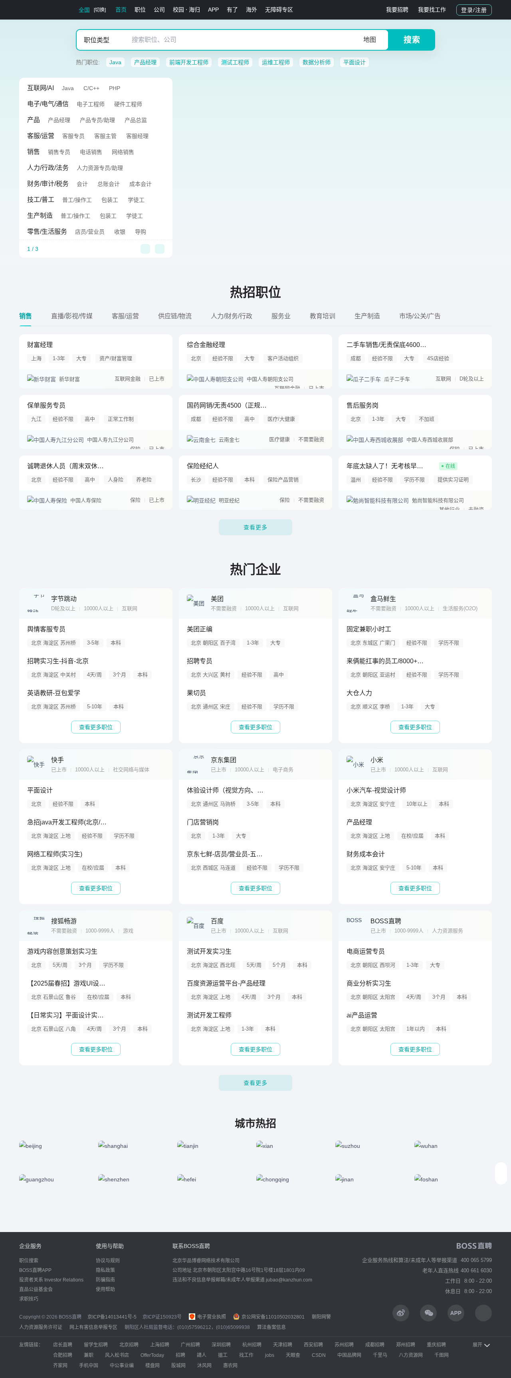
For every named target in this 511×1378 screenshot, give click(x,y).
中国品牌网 (349, 1355)
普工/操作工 (77, 200)
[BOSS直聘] (40, 10)
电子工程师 (91, 104)
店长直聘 (62, 1345)
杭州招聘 (251, 1345)
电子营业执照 (211, 1317)
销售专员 (59, 152)
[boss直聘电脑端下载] (483, 1313)
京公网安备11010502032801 (272, 1317)
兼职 (88, 1355)
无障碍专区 (279, 9)
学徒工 (136, 200)
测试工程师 (235, 62)
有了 (232, 9)
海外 (251, 9)
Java (115, 62)
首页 (121, 9)
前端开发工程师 (188, 62)
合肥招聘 (62, 1355)
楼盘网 (152, 1365)
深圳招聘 (221, 1345)
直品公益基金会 (36, 1289)
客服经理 (137, 136)
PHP (114, 88)
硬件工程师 (128, 104)
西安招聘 (313, 1345)
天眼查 (293, 1355)
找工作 (246, 1355)
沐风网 (204, 1365)
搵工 (223, 1355)
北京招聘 (129, 1345)
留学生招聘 (96, 1345)
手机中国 (88, 1365)
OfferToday (152, 1355)
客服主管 (105, 136)
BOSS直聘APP (35, 1270)
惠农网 (230, 1365)
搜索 (412, 39)
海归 (194, 9)
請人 (201, 1355)
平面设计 (354, 62)
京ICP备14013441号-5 (112, 1317)
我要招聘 (397, 9)
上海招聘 (159, 1345)
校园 (178, 9)
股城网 (178, 1365)
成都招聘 (374, 1345)
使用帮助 (105, 1289)
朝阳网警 (321, 1317)
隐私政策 (105, 1270)
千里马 (380, 1355)
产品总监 (136, 120)
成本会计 (140, 184)
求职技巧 (28, 1299)
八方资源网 (411, 1355)
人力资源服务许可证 (40, 1327)
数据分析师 (317, 62)
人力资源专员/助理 (100, 168)
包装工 (109, 200)
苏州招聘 (344, 1345)
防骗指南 (105, 1280)
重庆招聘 (436, 1345)
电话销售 (91, 152)
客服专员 (73, 136)
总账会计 (108, 184)
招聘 (180, 1355)
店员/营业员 (90, 232)
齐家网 (60, 1365)
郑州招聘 (405, 1345)
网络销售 (123, 152)
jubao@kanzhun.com (289, 1280)
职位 (140, 9)
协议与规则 (108, 1261)
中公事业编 (122, 1365)
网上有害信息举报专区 (93, 1327)
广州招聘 (190, 1345)
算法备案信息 (271, 1327)
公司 (159, 9)
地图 (369, 39)
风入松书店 (117, 1355)
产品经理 (145, 62)
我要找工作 (432, 9)
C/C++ (91, 88)
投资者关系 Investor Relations (51, 1280)
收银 (119, 232)
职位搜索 (28, 1261)
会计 (82, 184)
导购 (140, 232)
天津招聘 (282, 1345)
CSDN (319, 1355)
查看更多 (255, 527)
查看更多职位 (96, 727)
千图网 (441, 1355)
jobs (269, 1355)
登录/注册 (474, 10)
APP (213, 9)
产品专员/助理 (97, 120)
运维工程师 (276, 62)
